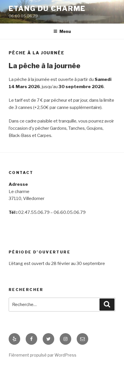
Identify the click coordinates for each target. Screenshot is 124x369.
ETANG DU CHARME (47, 8)
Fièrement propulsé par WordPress (42, 355)
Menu (65, 31)
